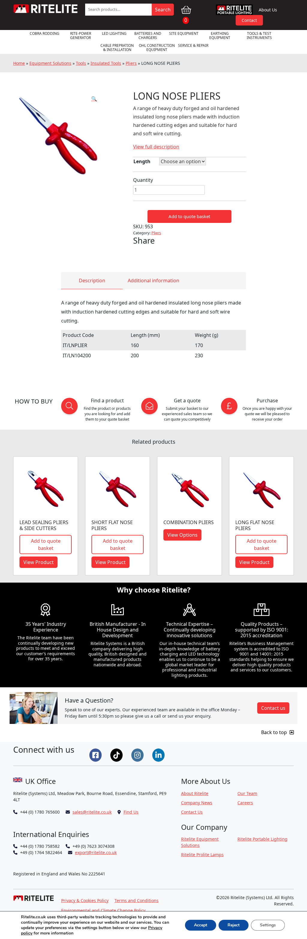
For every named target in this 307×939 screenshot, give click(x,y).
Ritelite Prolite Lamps (202, 854)
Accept (200, 925)
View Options (182, 535)
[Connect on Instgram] (138, 754)
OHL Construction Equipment (157, 47)
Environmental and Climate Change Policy (103, 910)
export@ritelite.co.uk (96, 852)
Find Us (131, 812)
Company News (196, 803)
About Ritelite (194, 793)
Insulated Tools (106, 63)
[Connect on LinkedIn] (159, 754)
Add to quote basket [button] (46, 544)
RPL (234, 10)
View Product (38, 562)
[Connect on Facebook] (96, 754)
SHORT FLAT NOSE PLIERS (112, 525)
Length (142, 161)
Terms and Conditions (137, 900)
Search (163, 9)
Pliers (131, 63)
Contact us (273, 708)
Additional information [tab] (153, 280)
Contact (249, 20)
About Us (268, 10)
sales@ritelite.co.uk (92, 812)
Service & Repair (193, 45)
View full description (156, 146)
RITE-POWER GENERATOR (80, 35)
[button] (94, 98)
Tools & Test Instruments (259, 35)
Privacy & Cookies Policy (85, 900)
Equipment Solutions (50, 63)
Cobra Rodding (44, 33)
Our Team (247, 793)
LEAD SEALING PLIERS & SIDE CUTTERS (43, 525)
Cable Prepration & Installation (117, 47)
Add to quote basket (189, 216)
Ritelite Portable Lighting (262, 839)
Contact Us (192, 812)
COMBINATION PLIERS (188, 522)
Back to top (274, 732)
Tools (81, 63)
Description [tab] (92, 280)
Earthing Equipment (219, 35)
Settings (268, 925)
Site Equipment (183, 33)
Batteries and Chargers (147, 35)
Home (19, 63)
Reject (234, 925)
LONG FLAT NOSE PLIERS (254, 525)
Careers (245, 803)
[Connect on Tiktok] (117, 754)
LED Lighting (114, 33)
